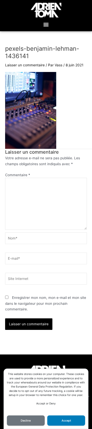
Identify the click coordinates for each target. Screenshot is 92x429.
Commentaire (17, 175)
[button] (46, 24)
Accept (66, 420)
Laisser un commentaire (25, 65)
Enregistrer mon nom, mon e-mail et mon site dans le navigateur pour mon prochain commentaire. (45, 303)
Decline (26, 420)
